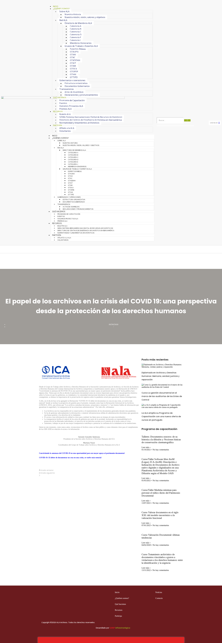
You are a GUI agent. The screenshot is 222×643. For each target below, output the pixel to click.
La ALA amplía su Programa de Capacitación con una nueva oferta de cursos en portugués (161, 416)
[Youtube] (175, 611)
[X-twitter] (165, 611)
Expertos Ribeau (78, 49)
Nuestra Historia (73, 14)
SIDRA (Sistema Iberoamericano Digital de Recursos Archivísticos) (90, 117)
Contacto (159, 598)
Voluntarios (65, 131)
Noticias (158, 592)
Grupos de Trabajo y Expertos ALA (81, 46)
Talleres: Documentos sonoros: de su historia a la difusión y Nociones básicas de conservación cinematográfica (161, 439)
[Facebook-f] (160, 611)
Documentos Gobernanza (77, 86)
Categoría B (75, 29)
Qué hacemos (59, 98)
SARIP (112, 628)
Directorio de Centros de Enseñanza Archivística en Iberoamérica (90, 119)
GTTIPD (74, 77)
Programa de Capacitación (72, 100)
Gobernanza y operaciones (72, 80)
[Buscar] (187, 120)
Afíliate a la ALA (66, 128)
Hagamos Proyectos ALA (71, 106)
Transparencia (66, 89)
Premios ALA (65, 108)
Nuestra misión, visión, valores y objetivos (85, 17)
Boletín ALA (65, 114)
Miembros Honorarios (80, 43)
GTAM (73, 66)
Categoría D (75, 34)
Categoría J (75, 40)
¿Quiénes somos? (61, 9)
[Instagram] (170, 611)
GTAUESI (74, 51)
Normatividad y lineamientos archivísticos (79, 122)
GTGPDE (74, 71)
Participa (57, 125)
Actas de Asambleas (74, 92)
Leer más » (146, 447)
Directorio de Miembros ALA (78, 23)
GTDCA (73, 68)
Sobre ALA (64, 11)
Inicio (54, 136)
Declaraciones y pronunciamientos (81, 94)
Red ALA (63, 20)
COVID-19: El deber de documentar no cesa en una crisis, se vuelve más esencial (70, 458)
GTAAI (73, 54)
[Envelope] (180, 611)
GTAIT (73, 63)
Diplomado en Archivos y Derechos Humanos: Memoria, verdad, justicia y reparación (160, 376)
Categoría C (75, 31)
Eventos (63, 103)
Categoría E (75, 37)
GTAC (72, 57)
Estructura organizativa (76, 83)
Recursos (58, 112)
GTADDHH (75, 60)
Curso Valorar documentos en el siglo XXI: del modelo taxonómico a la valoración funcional (160, 515)
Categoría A (75, 26)
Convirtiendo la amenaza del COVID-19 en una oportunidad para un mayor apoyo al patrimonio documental (81, 453)
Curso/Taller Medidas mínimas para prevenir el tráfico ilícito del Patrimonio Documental (161, 493)
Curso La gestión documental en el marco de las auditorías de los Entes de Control (162, 396)
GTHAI (73, 74)
